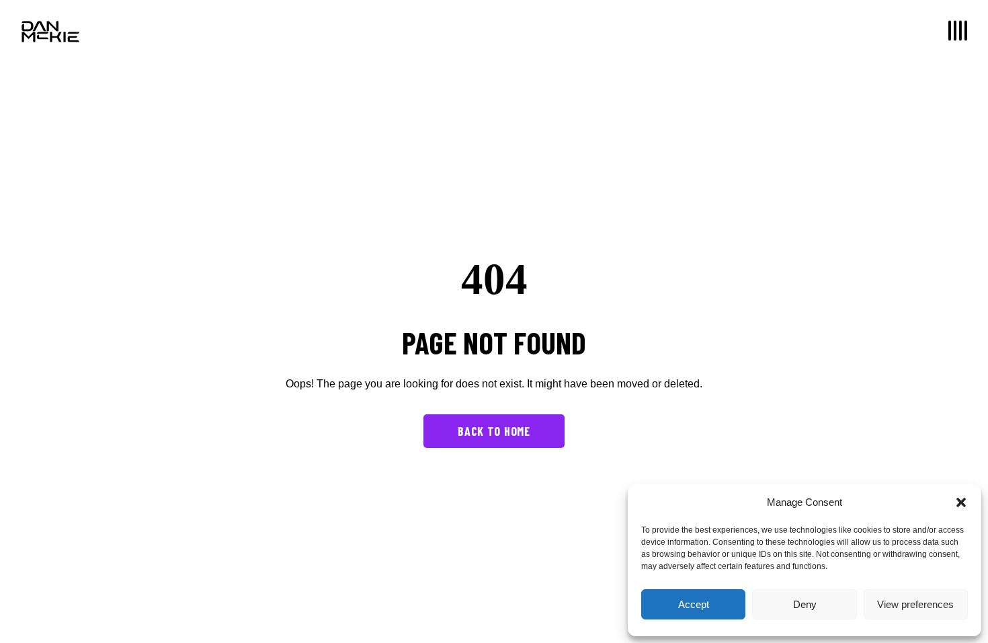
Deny (805, 604)
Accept (693, 604)
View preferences (915, 604)
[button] (961, 502)
